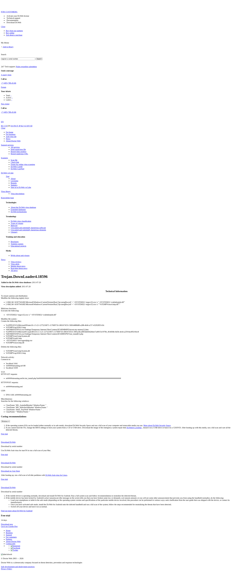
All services (15, 147)
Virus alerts (15, 264)
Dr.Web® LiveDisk (134, 428)
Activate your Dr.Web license (18, 16)
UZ (25, 126)
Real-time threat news (19, 268)
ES (12, 126)
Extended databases (18, 210)
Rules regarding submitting (26, 67)
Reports (14, 183)
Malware (14, 226)
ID (31, 126)
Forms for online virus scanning (23, 164)
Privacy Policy (6, 569)
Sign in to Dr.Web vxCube (21, 187)
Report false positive (18, 152)
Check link (15, 162)
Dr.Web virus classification (21, 221)
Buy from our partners (14, 31)
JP (20, 126)
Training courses (17, 244)
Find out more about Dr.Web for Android (16, 511)
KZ (22, 126)
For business (10, 134)
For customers (11, 537)
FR (14, 126)
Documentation (12, 20)
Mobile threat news (18, 266)
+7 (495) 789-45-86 (8, 83)
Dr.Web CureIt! (17, 167)
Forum (3, 87)
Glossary (14, 232)
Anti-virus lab (11, 137)
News (8, 139)
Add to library (8, 47)
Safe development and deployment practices (18, 567)
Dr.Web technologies (19, 212)
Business (9, 533)
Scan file (14, 160)
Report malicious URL (19, 154)
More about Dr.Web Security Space (157, 425)
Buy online (10, 33)
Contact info (10, 544)
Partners (9, 539)
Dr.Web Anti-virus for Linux (56, 475)
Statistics (14, 185)
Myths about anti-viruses (20, 255)
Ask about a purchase (14, 35)
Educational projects (18, 246)
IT (17, 126)
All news (14, 270)
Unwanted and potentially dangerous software (28, 228)
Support (9, 535)
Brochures (15, 242)
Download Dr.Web (14, 22)
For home (9, 132)
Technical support (13, 18)
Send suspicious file (18, 149)
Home (8, 531)
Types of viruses (17, 223)
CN (6, 126)
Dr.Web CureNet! (17, 169)
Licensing (14, 181)
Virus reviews (16, 262)
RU (2, 126)
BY (28, 126)
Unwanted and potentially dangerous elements (28, 230)
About (13, 179)
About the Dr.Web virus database (23, 207)
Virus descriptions (17, 194)
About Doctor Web (13, 141)
